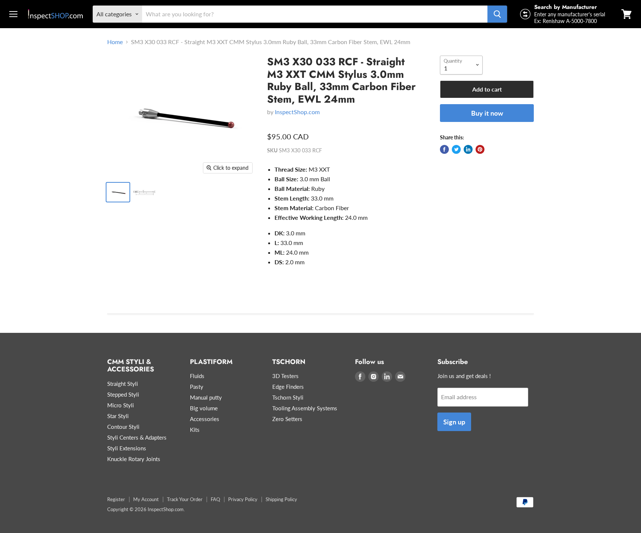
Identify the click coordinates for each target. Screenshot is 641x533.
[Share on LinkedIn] (468, 149)
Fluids (197, 376)
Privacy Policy (242, 499)
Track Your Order (185, 499)
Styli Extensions (126, 448)
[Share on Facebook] (444, 149)
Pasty (196, 386)
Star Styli (118, 416)
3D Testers (285, 376)
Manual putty (206, 397)
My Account (146, 499)
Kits (195, 429)
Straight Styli (122, 383)
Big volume (204, 408)
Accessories (204, 419)
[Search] (497, 14)
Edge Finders (288, 386)
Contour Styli (123, 426)
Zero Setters (287, 419)
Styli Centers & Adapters (137, 437)
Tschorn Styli (287, 397)
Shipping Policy (281, 499)
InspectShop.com (297, 111)
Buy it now (487, 113)
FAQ (215, 499)
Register (116, 499)
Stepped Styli (123, 394)
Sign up (454, 422)
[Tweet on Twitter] (456, 149)
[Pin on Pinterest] (480, 149)
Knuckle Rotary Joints (133, 459)
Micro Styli (120, 405)
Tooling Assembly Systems (304, 408)
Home (115, 42)
